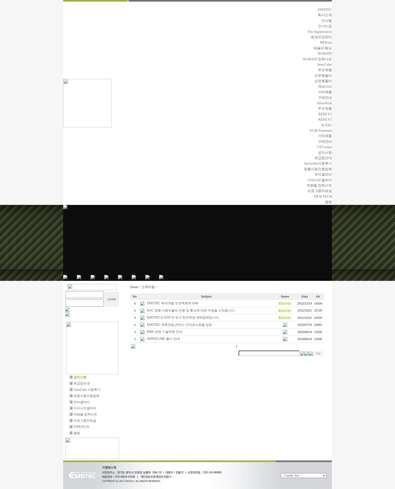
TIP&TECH (81, 427)
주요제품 (325, 70)
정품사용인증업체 (318, 169)
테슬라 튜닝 (323, 48)
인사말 (326, 21)
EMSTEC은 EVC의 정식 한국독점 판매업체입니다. (183, 317)
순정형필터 (323, 81)
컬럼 (328, 202)
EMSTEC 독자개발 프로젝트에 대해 (173, 303)
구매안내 (325, 98)
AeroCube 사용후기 (86, 390)
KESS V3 (325, 114)
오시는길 (325, 26)
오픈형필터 (323, 76)
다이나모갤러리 (319, 180)
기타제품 (325, 92)
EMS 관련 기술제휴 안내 (165, 332)
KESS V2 (325, 119)
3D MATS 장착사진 (317, 59)
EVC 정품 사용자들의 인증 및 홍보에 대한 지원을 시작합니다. (191, 310)
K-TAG (327, 125)
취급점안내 (323, 158)
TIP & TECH (322, 196)
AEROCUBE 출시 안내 (164, 339)
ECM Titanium (321, 130)
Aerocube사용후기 (318, 163)
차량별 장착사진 (319, 185)
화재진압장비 (321, 37)
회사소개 (325, 15)
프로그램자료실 (319, 191)
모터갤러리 (323, 174)
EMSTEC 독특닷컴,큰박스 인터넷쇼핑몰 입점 (180, 325)
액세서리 (325, 87)
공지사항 (325, 153)
